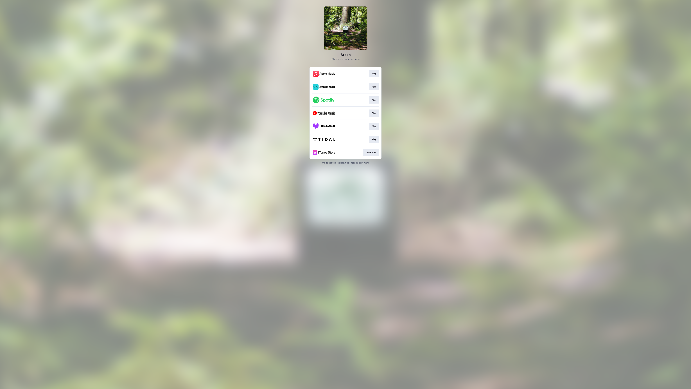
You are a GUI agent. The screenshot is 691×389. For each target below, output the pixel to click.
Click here (350, 162)
